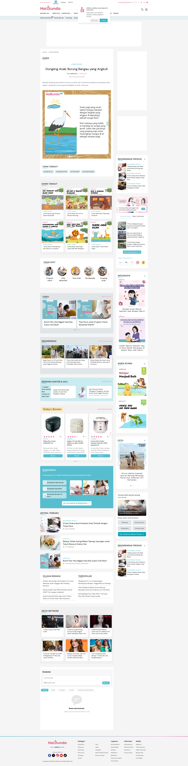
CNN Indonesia (140, 747)
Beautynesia (139, 752)
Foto (96, 744)
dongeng (47, 171)
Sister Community (138, 216)
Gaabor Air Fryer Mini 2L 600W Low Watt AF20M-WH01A (75, 443)
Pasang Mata (114, 747)
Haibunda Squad (125, 216)
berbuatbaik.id (115, 744)
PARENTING (66, 13)
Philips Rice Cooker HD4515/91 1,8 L (49, 442)
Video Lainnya (106, 296)
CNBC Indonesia (141, 750)
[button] (108, 123)
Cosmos (93, 439)
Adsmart (113, 750)
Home (44, 52)
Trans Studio (114, 761)
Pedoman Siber (128, 747)
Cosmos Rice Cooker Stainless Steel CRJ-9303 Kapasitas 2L (99, 443)
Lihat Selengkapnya (131, 252)
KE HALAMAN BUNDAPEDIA (75, 503)
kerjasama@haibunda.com (125, 2)
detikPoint (114, 755)
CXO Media (139, 758)
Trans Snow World (116, 758)
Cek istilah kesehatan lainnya (131, 534)
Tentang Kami (128, 744)
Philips (45, 439)
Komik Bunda (59, 18)
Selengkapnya (107, 381)
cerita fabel (74, 171)
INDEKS (115, 13)
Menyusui (81, 747)
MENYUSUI (56, 13)
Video (76, 18)
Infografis (98, 750)
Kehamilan (81, 744)
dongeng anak (61, 171)
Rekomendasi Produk (101, 752)
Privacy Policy (128, 752)
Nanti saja (94, 20)
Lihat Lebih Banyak (105, 341)
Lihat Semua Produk (105, 409)
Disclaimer (127, 750)
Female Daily (140, 755)
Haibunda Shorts (46, 18)
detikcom (139, 744)
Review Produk (99, 755)
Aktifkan (103, 20)
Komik (80, 758)
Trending (69, 18)
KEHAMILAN (44, 13)
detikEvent (114, 752)
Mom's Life (81, 752)
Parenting (81, 750)
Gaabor (69, 439)
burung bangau (88, 171)
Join (143, 209)
